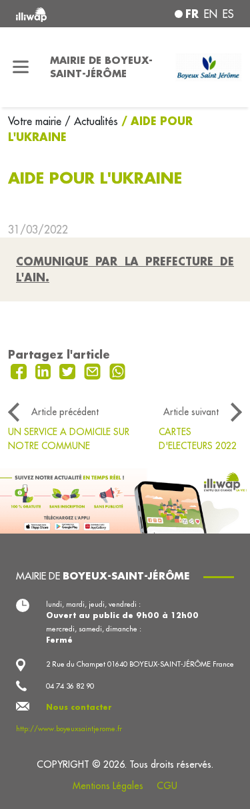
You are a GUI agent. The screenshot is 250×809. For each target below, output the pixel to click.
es (228, 14)
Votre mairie (36, 121)
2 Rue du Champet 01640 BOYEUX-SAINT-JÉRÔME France (140, 664)
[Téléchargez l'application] (125, 499)
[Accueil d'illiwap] (56, 13)
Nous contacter (79, 707)
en (210, 14)
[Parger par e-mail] (94, 370)
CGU (167, 786)
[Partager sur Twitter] (69, 370)
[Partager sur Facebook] (20, 370)
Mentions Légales (108, 786)
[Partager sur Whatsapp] (118, 370)
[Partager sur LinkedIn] (45, 370)
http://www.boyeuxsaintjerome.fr (69, 728)
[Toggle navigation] (21, 67)
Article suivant (191, 412)
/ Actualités (91, 121)
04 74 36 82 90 (70, 686)
